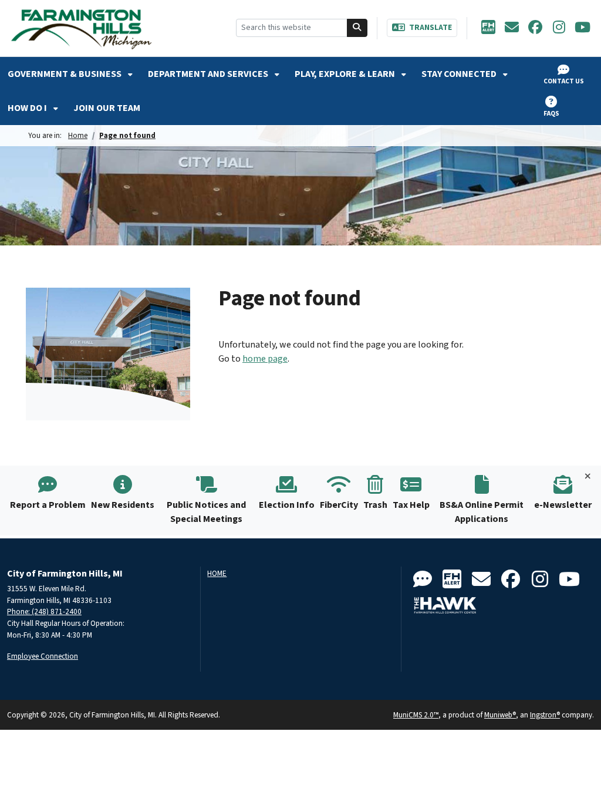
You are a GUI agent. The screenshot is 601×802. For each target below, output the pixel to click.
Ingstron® (545, 714)
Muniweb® (500, 714)
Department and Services (209, 74)
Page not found (127, 135)
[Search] (357, 28)
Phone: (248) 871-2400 (44, 611)
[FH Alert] (488, 28)
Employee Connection (42, 656)
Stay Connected (459, 74)
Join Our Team (106, 108)
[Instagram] (558, 28)
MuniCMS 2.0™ (415, 714)
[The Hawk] (445, 605)
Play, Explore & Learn (346, 74)
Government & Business (65, 74)
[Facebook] (535, 28)
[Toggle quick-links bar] (587, 476)
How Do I (28, 108)
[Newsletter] (512, 28)
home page (265, 358)
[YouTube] (582, 28)
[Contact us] (422, 580)
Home (77, 135)
